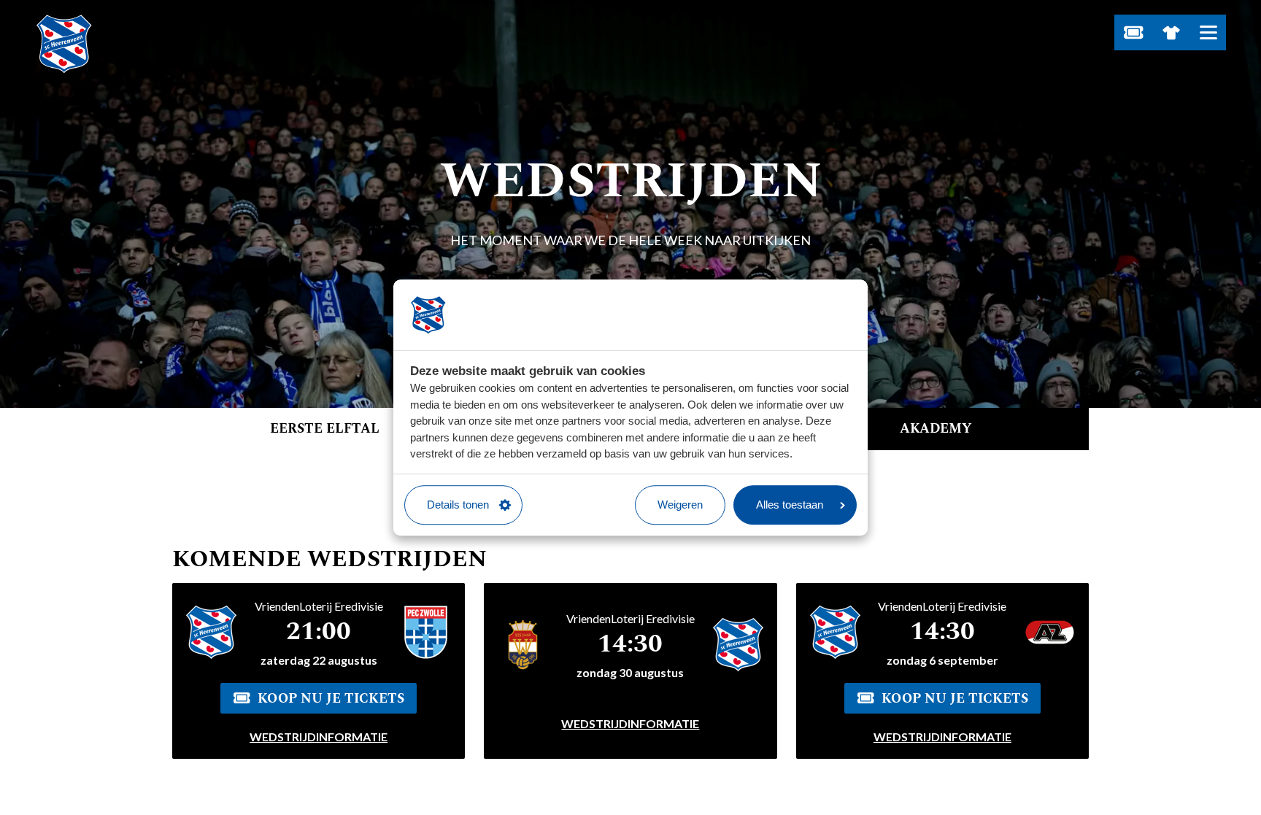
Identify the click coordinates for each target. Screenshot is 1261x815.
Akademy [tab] (936, 429)
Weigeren (680, 504)
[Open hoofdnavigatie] (1208, 32)
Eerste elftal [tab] (324, 429)
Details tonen (458, 504)
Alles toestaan (789, 504)
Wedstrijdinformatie (318, 736)
